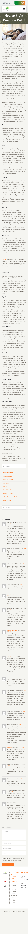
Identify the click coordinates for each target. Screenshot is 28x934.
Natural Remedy (7, 490)
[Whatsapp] (5, 883)
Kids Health (6, 483)
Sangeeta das (9, 656)
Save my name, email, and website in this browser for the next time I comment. (13, 859)
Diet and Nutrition (7, 476)
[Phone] (5, 888)
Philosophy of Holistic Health (10, 497)
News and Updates (8, 493)
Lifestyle (5, 487)
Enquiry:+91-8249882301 (24, 878)
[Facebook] (5, 878)
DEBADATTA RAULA (11, 594)
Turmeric (4, 259)
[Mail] (5, 886)
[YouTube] (5, 881)
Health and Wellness (8, 480)
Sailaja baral (9, 747)
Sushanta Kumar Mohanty (12, 630)
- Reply (9, 524)
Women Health (7, 500)
